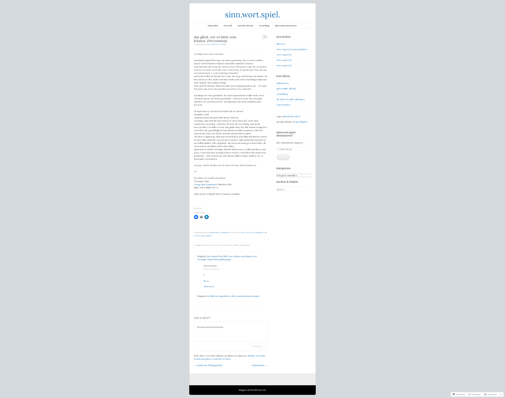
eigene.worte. (214, 233)
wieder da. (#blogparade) (208, 365)
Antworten (209, 286)
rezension (259, 233)
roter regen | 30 (284, 60)
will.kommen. (282, 83)
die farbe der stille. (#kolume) (290, 99)
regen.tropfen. (283, 105)
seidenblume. (260, 365)
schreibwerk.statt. (246, 25)
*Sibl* (224, 44)
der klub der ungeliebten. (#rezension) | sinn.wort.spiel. (233, 296)
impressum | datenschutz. (286, 25)
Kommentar (258, 346)
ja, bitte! (283, 157)
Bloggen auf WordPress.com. (252, 390)
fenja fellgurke (300, 122)
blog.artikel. (213, 25)
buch (243, 233)
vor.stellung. (264, 25)
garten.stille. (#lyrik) (286, 88)
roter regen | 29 (284, 65)
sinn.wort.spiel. (252, 14)
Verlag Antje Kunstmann (205, 184)
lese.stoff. (228, 25)
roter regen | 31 (283, 54)
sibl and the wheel (291, 116)
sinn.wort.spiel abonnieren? (285, 134)
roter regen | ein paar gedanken (291, 49)
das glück (250, 233)
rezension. (225, 233)
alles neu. (280, 44)
